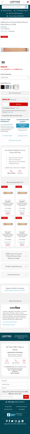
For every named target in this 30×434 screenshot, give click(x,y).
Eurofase (4, 27)
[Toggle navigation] (2, 2)
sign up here (10, 126)
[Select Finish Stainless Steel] (12, 87)
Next (28, 51)
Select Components (6, 74)
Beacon (25, 130)
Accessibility (22, 409)
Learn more (10, 112)
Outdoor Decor (6, 19)
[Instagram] (16, 421)
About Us (4, 388)
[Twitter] (12, 421)
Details (21, 69)
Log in (2, 124)
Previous (1, 51)
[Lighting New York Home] (15, 2)
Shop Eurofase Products (9, 324)
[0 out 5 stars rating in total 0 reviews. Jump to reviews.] (8, 211)
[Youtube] (19, 421)
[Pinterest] (7, 421)
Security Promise (8, 409)
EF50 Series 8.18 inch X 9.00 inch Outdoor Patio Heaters (22, 204)
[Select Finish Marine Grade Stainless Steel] (7, 87)
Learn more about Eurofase (10, 322)
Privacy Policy (8, 406)
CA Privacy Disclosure (21, 406)
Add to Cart (18, 104)
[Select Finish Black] (3, 87)
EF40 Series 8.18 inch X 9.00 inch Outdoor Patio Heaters (7, 204)
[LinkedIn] (22, 421)
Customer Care (5, 384)
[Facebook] (9, 421)
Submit (26, 396)
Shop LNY (4, 380)
